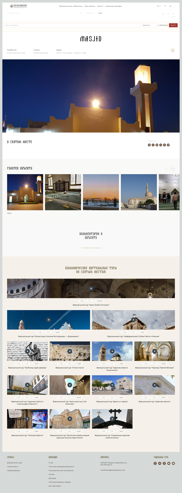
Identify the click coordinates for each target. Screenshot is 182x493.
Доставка (52, 478)
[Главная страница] (81, 13)
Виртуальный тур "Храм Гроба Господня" (91, 305)
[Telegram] (168, 145)
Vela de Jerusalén (18, 6)
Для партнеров (55, 486)
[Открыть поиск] (165, 6)
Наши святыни (89, 6)
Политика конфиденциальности (61, 467)
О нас (51, 463)
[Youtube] (168, 463)
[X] (156, 145)
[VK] (159, 463)
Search (173, 25)
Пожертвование (13, 470)
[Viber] (160, 145)
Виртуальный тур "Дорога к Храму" (112, 402)
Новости (100, 6)
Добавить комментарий (92, 248)
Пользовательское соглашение (61, 470)
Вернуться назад (14, 13)
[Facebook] (155, 463)
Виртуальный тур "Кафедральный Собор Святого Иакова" (133, 336)
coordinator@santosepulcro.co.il (113, 470)
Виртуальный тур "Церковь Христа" (155, 402)
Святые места (12, 467)
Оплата (51, 474)
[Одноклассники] (153, 145)
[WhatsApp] (164, 145)
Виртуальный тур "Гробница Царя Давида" (27, 368)
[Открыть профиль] (170, 6)
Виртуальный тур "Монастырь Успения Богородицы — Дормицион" (48, 336)
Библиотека (77, 6)
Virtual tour (163, 25)
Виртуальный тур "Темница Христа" (27, 435)
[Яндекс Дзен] (173, 463)
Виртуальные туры (66, 6)
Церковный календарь (114, 6)
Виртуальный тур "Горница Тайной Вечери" (154, 368)
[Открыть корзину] (155, 6)
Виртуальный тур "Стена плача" (70, 368)
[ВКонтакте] (149, 145)
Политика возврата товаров (60, 482)
